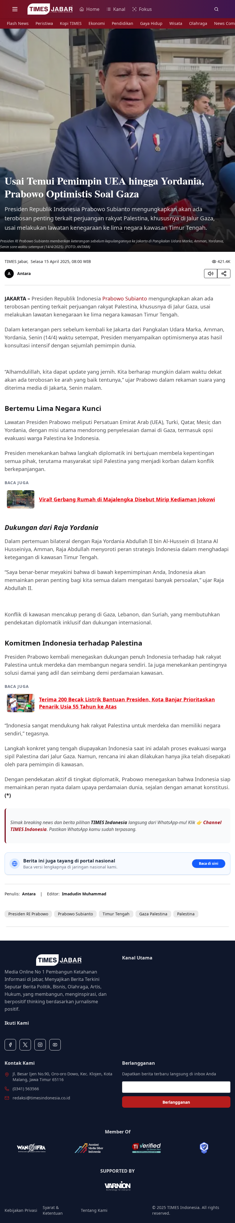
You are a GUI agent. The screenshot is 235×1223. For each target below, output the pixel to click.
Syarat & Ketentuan (53, 1210)
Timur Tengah (116, 914)
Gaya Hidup (151, 23)
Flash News (18, 23)
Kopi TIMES (71, 23)
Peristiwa (44, 23)
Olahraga (198, 23)
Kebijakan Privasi (21, 1210)
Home (92, 9)
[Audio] (210, 273)
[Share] (223, 273)
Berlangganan (176, 1102)
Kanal (119, 9)
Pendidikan (122, 23)
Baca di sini (208, 863)
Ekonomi (97, 23)
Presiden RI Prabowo (28, 914)
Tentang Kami (94, 1210)
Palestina (186, 914)
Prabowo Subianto (124, 298)
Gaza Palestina (153, 914)
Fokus (145, 9)
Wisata (175, 23)
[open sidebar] (15, 9)
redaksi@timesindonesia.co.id (41, 1098)
